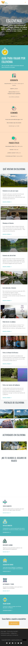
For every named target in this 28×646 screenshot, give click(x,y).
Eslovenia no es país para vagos (10, 191)
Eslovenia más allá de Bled (9, 255)
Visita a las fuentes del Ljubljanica (11, 385)
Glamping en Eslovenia (8, 223)
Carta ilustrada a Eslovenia (9, 288)
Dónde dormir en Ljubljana (9, 322)
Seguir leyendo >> (7, 202)
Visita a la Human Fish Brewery (10, 353)
